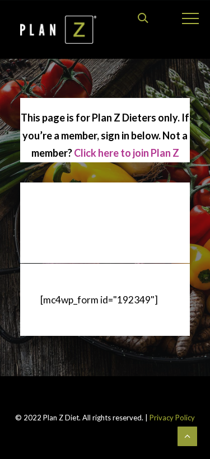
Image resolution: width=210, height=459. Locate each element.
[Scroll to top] (187, 435)
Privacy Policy (171, 417)
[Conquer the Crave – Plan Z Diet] (58, 30)
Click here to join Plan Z (126, 153)
